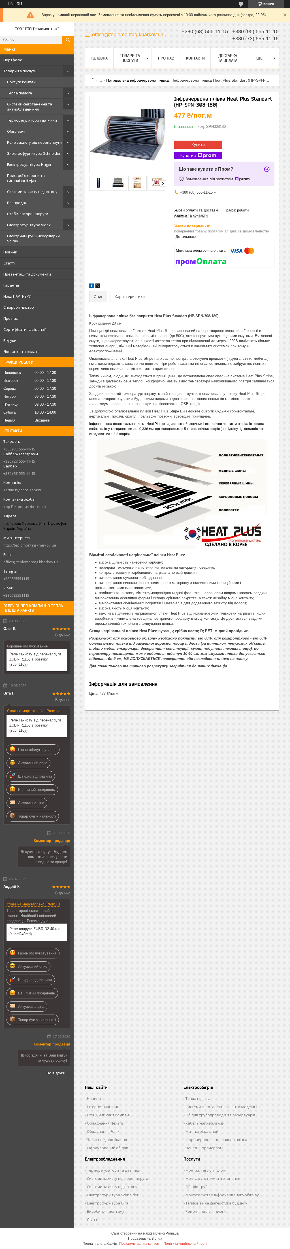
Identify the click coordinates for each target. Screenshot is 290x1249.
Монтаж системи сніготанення (212, 1178)
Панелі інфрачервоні (204, 1147)
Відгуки (9, 340)
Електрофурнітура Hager (29, 164)
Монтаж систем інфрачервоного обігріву (222, 1194)
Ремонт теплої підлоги (205, 1211)
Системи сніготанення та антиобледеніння (29, 106)
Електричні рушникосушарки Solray (33, 238)
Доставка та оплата (21, 351)
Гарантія (11, 285)
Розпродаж (17, 202)
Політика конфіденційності (185, 1244)
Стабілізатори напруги (27, 213)
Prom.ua (172, 1233)
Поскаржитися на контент (140, 1244)
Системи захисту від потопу (32, 191)
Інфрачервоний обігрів (107, 1147)
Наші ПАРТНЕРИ (17, 296)
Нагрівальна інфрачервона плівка (137, 80)
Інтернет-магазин (103, 1106)
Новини (10, 252)
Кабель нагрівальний (204, 1123)
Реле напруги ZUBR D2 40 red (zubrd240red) (34, 931)
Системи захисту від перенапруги (117, 1178)
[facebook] (91, 287)
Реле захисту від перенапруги (34, 142)
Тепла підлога (19, 93)
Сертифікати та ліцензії (24, 329)
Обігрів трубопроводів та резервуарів (220, 1114)
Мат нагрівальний (201, 1131)
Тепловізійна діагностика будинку (216, 1203)
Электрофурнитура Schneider (34, 153)
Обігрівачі (16, 131)
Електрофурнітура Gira (107, 1203)
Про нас (10, 318)
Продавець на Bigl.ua (145, 1238)
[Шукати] (68, 40)
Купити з (188, 155)
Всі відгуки (56, 1073)
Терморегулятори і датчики (32, 120)
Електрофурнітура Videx (29, 224)
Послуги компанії (22, 81)
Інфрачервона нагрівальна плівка (216, 1139)
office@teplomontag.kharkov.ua (31, 561)
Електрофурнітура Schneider (112, 1194)
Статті (9, 263)
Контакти (195, 58)
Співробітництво (18, 307)
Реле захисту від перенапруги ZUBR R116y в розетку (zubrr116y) (35, 659)
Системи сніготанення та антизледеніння (223, 1106)
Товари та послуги (20, 70)
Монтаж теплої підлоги (206, 1170)
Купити (198, 144)
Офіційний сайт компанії (109, 1114)
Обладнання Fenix (103, 1131)
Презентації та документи (27, 274)
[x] (97, 287)
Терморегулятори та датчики (113, 1170)
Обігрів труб (196, 1186)
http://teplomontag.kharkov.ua (29, 545)
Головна (99, 58)
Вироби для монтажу (105, 1211)
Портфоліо (12, 59)
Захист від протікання (107, 1139)
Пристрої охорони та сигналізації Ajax (26, 178)
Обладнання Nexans (105, 1123)
